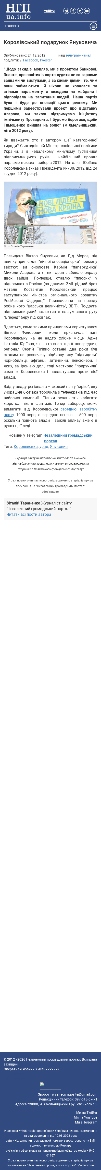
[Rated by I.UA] (50, 1086)
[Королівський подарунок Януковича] (50, 213)
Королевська (26, 446)
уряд (43, 446)
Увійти (49, 11)
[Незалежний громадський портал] (18, 11)
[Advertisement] (50, 728)
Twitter (92, 1112)
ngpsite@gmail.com (82, 1094)
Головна (12, 26)
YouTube (90, 1117)
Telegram (90, 1122)
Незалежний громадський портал (53, 1059)
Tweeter (45, 60)
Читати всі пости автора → (31, 514)
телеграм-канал (78, 55)
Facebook (30, 60)
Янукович (59, 446)
